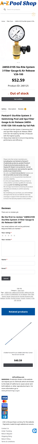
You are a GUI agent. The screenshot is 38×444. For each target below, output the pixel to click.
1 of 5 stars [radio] (3, 235)
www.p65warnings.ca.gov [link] (11, 391)
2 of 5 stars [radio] (5, 235)
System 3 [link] (28, 298)
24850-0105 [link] (8, 292)
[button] (33, 14)
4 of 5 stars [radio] (11, 235)
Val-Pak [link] (19, 300)
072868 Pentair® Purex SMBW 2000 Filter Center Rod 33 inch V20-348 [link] (18, 354)
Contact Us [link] (5, 428)
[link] (34, 431)
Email (4, 268)
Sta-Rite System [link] (15, 298)
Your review (7, 240)
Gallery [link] (4, 109)
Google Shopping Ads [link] (26, 296)
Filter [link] (29, 294)
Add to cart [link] (18, 365)
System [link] (23, 298)
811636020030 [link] (13, 294)
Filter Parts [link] (10, 21)
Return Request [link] (7, 434)
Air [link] (19, 294)
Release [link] (2, 298)
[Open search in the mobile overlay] (18, 9)
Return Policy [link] (6, 439)
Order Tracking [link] (7, 431)
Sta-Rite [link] (8, 298)
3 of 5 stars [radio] (8, 235)
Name (4, 260)
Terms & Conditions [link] (8, 441)
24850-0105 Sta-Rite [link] (18, 292)
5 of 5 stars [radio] (14, 235)
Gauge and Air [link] (15, 296)
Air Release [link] (24, 294)
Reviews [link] (22, 109)
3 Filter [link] (7, 294)
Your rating (6, 233)
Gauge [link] (8, 296)
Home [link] (3, 21)
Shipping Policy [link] (7, 436)
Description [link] (12, 109)
